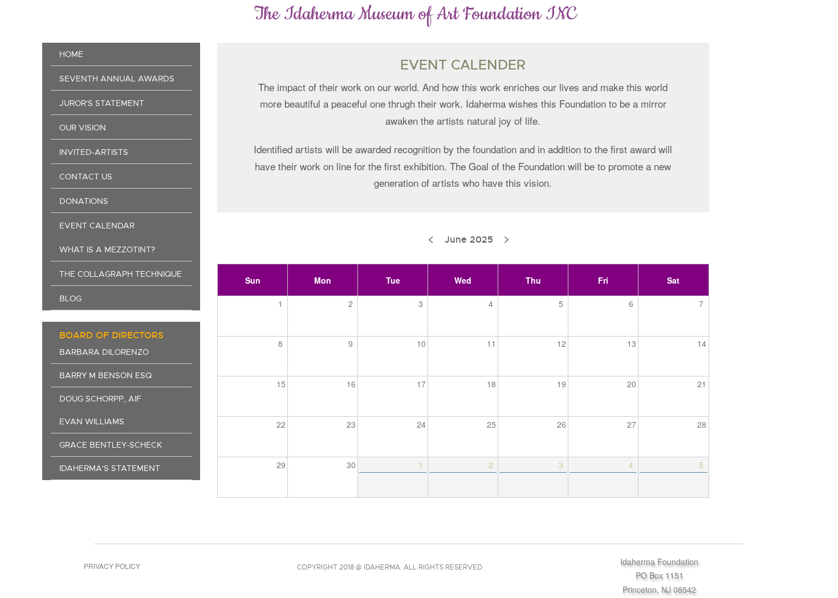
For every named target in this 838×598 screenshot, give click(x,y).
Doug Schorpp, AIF (100, 399)
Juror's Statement (101, 103)
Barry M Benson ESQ (105, 375)
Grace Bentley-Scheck (110, 445)
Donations (83, 201)
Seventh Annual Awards (116, 78)
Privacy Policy (112, 566)
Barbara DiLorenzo (104, 352)
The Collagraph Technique (120, 274)
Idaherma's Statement (109, 468)
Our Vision (82, 127)
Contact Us (85, 176)
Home (71, 54)
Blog (70, 298)
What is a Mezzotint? (107, 249)
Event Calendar (97, 225)
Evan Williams (91, 421)
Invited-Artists (93, 152)
